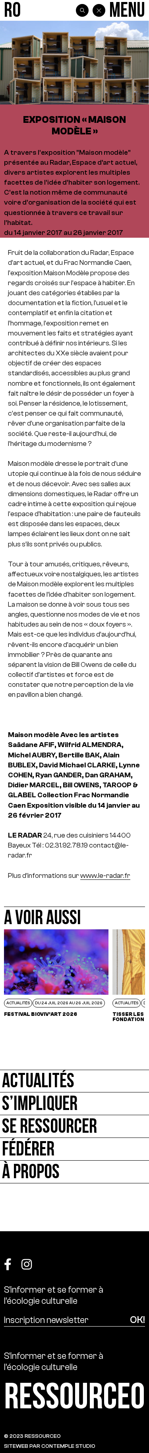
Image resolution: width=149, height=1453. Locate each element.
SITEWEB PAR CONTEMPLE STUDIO (49, 1446)
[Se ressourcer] (74, 1126)
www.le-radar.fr (105, 875)
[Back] (99, 10)
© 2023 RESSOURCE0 (32, 1436)
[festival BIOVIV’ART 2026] (56, 975)
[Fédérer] (74, 1149)
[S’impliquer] (74, 1103)
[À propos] (74, 1172)
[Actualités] (74, 1081)
